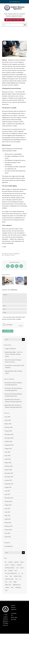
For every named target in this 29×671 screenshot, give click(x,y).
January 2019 (8, 431)
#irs (6, 562)
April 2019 (8, 420)
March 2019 (8, 423)
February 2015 (9, 526)
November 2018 (9, 438)
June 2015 (7, 512)
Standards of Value (9, 579)
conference (19, 565)
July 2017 (7, 491)
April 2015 (8, 519)
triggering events (16, 584)
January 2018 (8, 469)
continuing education (9, 567)
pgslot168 (7, 405)
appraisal (10, 562)
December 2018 (9, 434)
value (12, 587)
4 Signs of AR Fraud (10, 348)
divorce (22, 567)
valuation (7, 587)
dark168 (7, 399)
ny (19, 573)
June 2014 (7, 533)
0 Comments (12, 255)
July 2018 (7, 452)
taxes (6, 581)
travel (10, 581)
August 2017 (8, 487)
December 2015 (9, 498)
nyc (22, 573)
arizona (22, 562)
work (6, 590)
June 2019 (7, 416)
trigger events (8, 584)
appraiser (16, 562)
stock (16, 579)
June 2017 (7, 494)
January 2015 (8, 529)
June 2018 (7, 455)
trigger (15, 581)
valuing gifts (18, 587)
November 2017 (9, 476)
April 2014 (8, 536)
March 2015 (8, 522)
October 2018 (8, 441)
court (17, 567)
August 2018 (8, 448)
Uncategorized (7, 255)
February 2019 (9, 427)
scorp (11, 576)
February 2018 (9, 466)
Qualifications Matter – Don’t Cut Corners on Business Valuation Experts (13, 354)
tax (20, 579)
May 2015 (7, 515)
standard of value (17, 576)
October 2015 (8, 501)
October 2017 (8, 480)
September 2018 (9, 445)
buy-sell (7, 565)
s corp (6, 576)
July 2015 (7, 508)
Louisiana (10, 570)
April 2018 (8, 459)
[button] (3, 280)
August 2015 (8, 505)
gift (5, 570)
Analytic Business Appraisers (8, 253)
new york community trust (11, 573)
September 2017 (9, 483)
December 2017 (9, 473)
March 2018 (8, 462)
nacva (16, 570)
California (12, 565)
